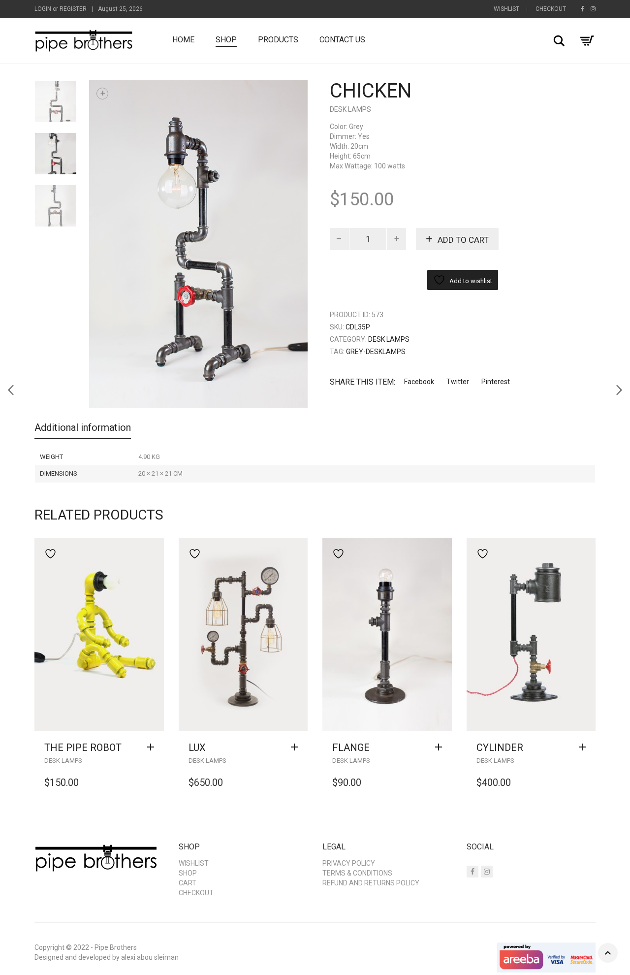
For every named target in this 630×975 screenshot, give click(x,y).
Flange (351, 747)
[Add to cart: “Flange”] (441, 747)
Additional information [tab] (82, 427)
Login (42, 8)
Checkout (551, 8)
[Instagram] (593, 8)
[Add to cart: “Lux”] (297, 747)
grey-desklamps (376, 352)
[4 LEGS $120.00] (11, 390)
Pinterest (495, 382)
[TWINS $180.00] (619, 390)
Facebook (419, 382)
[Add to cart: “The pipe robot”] (153, 747)
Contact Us (342, 39)
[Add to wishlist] (48, 553)
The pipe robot (83, 747)
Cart (187, 883)
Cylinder (499, 747)
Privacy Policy (348, 863)
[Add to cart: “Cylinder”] (585, 747)
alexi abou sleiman (150, 957)
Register (73, 8)
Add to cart (463, 240)
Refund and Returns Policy (370, 883)
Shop (226, 39)
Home (183, 39)
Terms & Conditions (357, 873)
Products (278, 39)
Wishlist (506, 8)
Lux (197, 747)
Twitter (457, 382)
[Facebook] (582, 8)
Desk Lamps (350, 109)
